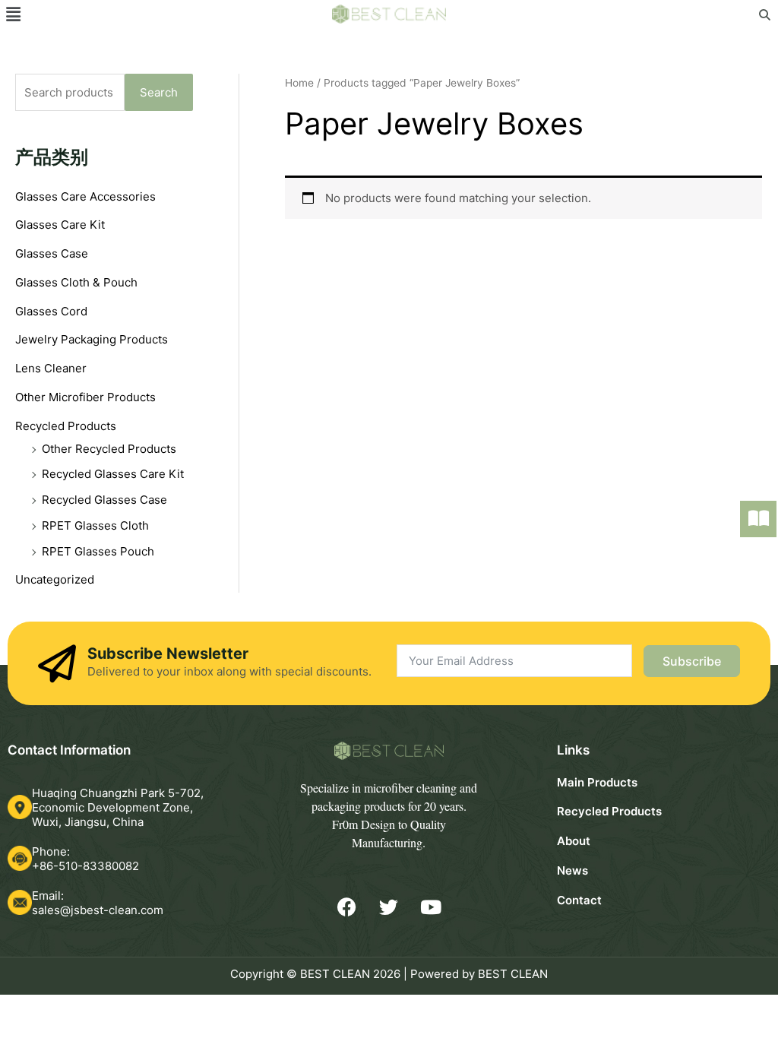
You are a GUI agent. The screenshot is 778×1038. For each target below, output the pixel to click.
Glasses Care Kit (60, 224)
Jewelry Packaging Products (91, 339)
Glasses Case (51, 253)
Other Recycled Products (109, 448)
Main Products (597, 782)
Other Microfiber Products (85, 397)
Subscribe (692, 661)
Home (299, 83)
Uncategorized (54, 579)
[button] (13, 14)
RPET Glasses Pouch (98, 551)
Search (159, 92)
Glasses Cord (51, 311)
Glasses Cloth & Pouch (76, 282)
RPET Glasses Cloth (95, 525)
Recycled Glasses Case (104, 499)
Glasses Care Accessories (85, 196)
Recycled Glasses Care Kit (113, 474)
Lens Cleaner (51, 368)
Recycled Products (65, 426)
